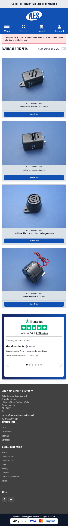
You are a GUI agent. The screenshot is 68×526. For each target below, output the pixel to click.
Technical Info (8, 456)
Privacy (5, 468)
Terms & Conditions (10, 476)
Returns (5, 481)
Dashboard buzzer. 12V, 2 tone (34, 106)
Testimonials (7, 460)
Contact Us (7, 440)
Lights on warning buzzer (34, 170)
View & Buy (34, 114)
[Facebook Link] (4, 499)
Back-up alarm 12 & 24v (34, 296)
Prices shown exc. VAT (48, 49)
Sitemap (5, 436)
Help (4, 428)
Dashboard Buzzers (34, 104)
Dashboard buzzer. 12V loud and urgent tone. (34, 233)
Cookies (5, 472)
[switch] (63, 48)
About (4, 452)
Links (4, 464)
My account (7, 431)
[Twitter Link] (11, 499)
